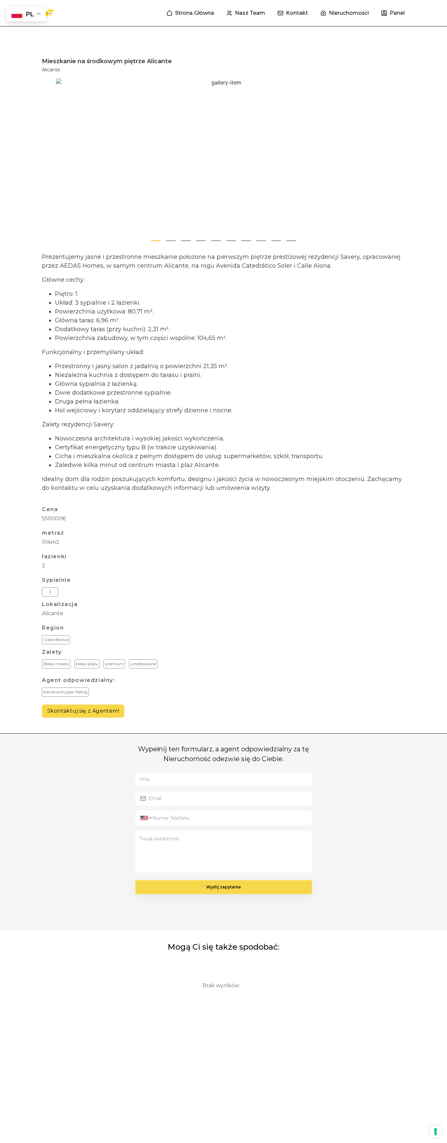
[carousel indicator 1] (155, 240)
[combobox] (145, 818)
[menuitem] (190, 13)
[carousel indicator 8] (261, 240)
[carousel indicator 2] (170, 240)
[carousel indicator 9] (276, 240)
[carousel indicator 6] (231, 240)
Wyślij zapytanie (223, 886)
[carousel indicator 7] (246, 240)
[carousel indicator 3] (185, 240)
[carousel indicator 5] (216, 240)
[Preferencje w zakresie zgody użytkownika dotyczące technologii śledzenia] (435, 1131)
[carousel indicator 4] (200, 240)
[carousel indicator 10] (291, 240)
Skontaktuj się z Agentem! (83, 711)
